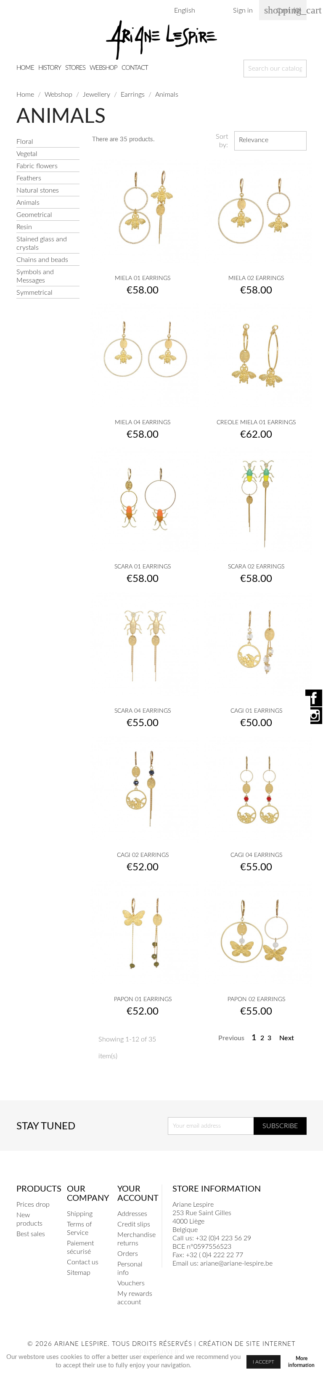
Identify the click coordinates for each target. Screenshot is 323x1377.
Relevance (269, 140)
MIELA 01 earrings (142, 278)
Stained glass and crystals (41, 243)
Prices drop (33, 1204)
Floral (24, 141)
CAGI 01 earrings (256, 711)
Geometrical (34, 214)
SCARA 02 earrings (256, 567)
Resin (24, 227)
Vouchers (131, 1283)
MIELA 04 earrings (142, 423)
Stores (75, 68)
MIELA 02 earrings (256, 278)
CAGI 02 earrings (143, 855)
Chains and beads (42, 259)
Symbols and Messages (35, 276)
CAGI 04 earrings (256, 855)
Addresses (132, 1213)
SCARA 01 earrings (142, 567)
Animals (28, 202)
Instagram (313, 715)
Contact (135, 68)
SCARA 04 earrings (142, 711)
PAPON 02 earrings (256, 999)
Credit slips (133, 1224)
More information (301, 1362)
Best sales (30, 1234)
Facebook (313, 698)
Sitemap (78, 1272)
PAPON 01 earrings (143, 999)
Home (25, 68)
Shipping (80, 1213)
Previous (226, 1038)
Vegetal (26, 154)
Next (291, 1038)
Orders (127, 1253)
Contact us (82, 1262)
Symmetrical (34, 292)
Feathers (28, 178)
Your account (138, 1194)
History (49, 68)
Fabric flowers (37, 166)
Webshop (103, 68)
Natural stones (37, 190)
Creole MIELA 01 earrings (256, 423)
